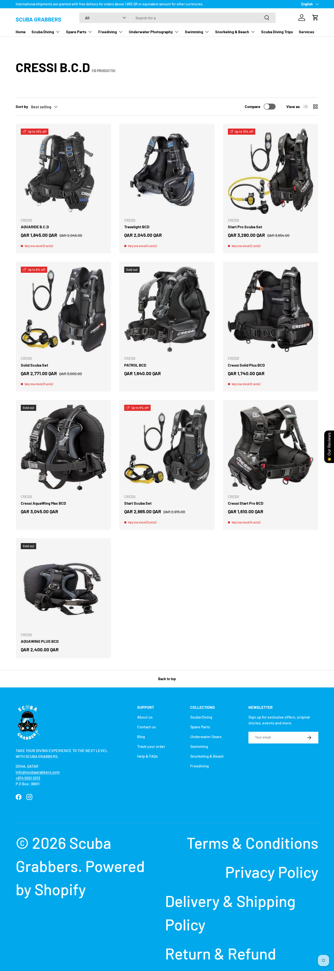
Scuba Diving (43, 31)
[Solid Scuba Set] (63, 309)
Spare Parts (76, 31)
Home (21, 31)
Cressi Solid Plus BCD (246, 365)
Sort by (22, 106)
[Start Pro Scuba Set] (270, 171)
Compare (252, 106)
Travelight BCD (136, 226)
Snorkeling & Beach (232, 31)
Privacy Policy (271, 871)
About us (145, 717)
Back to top (167, 679)
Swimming (194, 31)
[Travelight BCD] (167, 171)
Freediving (107, 31)
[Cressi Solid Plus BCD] (270, 309)
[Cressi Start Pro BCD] (270, 447)
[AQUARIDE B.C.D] (63, 171)
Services (306, 31)
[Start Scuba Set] (167, 447)
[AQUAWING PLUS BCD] (63, 585)
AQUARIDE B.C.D (35, 226)
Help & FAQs (147, 756)
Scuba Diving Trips (277, 31)
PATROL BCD (135, 365)
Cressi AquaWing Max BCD (43, 503)
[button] (315, 17)
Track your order (151, 746)
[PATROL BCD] (167, 309)
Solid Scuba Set (34, 365)
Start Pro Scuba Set (245, 226)
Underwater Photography (151, 31)
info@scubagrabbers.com (38, 772)
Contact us (146, 726)
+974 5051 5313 (28, 777)
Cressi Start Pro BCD (245, 503)
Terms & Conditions (252, 842)
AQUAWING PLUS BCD (40, 641)
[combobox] (177, 17)
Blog (141, 736)
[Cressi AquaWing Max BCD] (63, 447)
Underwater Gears (206, 736)
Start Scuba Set (138, 503)
